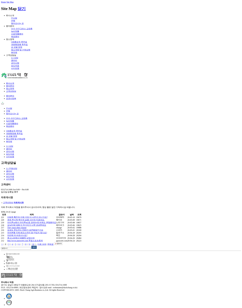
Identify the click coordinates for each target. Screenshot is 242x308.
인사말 (14, 18)
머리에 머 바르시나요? (17, 235)
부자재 (14, 52)
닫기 (22, 8)
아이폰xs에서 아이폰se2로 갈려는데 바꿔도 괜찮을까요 (31, 222)
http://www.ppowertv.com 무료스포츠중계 (25, 241)
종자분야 (10, 86)
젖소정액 (10, 88)
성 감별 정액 (16, 47)
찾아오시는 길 (17, 23)
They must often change (16, 228)
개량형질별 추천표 (19, 44)
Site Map (10, 2)
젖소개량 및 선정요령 (20, 50)
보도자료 (15, 66)
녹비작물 (15, 31)
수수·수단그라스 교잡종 (21, 29)
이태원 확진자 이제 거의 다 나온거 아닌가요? (27, 217)
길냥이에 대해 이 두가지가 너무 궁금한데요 (26, 225)
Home (3, 2)
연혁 (13, 21)
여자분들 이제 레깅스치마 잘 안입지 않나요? (27, 233)
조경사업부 (11, 98)
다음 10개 (42, 244)
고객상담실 (11, 91)
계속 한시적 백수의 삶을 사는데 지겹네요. (26, 220)
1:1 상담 (14, 58)
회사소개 (10, 83)
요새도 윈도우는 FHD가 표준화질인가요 (25, 230)
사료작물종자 (17, 34)
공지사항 (15, 63)
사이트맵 (15, 68)
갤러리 (14, 60)
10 (33, 244)
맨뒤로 (51, 244)
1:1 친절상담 (11, 168)
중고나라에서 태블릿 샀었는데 (21, 238)
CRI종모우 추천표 (19, 42)
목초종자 (15, 37)
